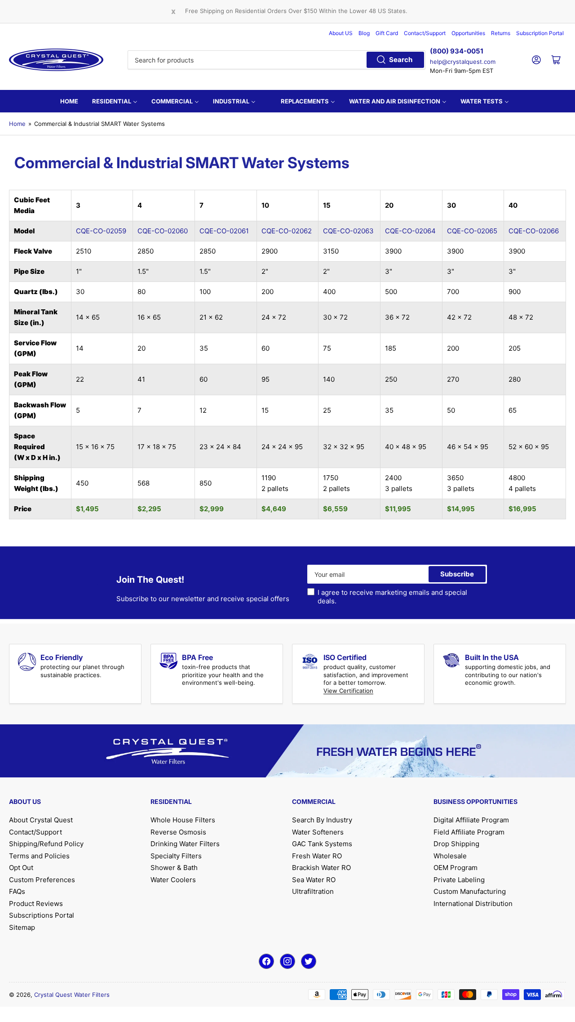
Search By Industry (322, 820)
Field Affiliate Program (468, 832)
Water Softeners (318, 832)
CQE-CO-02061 (224, 231)
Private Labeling (459, 879)
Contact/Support (425, 33)
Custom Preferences (42, 879)
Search (400, 59)
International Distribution (473, 903)
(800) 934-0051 (456, 51)
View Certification (348, 690)
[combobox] (276, 59)
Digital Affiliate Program (471, 820)
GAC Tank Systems (322, 843)
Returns (500, 33)
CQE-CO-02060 (162, 231)
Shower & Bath (174, 867)
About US (341, 33)
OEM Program (455, 867)
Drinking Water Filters (185, 843)
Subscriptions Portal (41, 915)
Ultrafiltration (313, 891)
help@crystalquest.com (462, 61)
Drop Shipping (456, 843)
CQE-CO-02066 (534, 231)
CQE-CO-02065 (472, 231)
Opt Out (21, 867)
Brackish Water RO (321, 867)
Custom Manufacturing (469, 891)
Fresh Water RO (317, 856)
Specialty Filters (176, 856)
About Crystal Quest (41, 820)
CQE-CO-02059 (101, 231)
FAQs (17, 891)
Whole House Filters (182, 820)
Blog (364, 33)
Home (17, 123)
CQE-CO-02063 (348, 231)
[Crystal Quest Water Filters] (56, 60)
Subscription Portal (540, 33)
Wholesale (450, 856)
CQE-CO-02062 (286, 231)
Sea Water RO (314, 879)
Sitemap (22, 927)
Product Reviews (36, 903)
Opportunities (468, 33)
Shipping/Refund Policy (46, 843)
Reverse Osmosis (178, 832)
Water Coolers (173, 879)
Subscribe (457, 574)
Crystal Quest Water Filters (72, 994)
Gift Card (387, 33)
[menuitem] (69, 101)
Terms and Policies (39, 856)
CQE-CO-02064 (410, 231)
